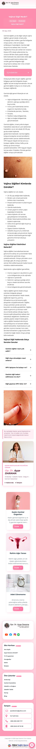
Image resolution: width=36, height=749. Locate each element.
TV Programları (9, 656)
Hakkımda (10, 483)
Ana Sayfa (13, 21)
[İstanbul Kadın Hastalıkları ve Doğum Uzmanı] (10, 3)
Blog (5, 696)
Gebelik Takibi (8, 689)
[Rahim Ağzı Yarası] (18, 542)
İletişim (19, 483)
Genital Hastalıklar (10, 683)
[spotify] (19, 635)
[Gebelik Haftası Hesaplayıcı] (32, 745)
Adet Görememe (18, 594)
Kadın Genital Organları (18, 513)
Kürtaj (6, 693)
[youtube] (6, 635)
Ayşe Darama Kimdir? (11, 652)
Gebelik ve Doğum (10, 686)
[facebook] (10, 635)
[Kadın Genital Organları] (18, 501)
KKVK (6, 662)
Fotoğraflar (7, 659)
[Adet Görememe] (18, 583)
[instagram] (15, 635)
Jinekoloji (22, 21)
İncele (16, 526)
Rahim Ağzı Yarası (18, 553)
